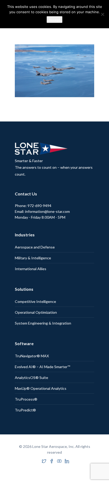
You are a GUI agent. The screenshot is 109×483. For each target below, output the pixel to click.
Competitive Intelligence (35, 301)
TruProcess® (26, 399)
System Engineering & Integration (43, 323)
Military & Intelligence (33, 258)
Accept (54, 19)
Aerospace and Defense (35, 247)
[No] (102, 14)
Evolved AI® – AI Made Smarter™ (42, 366)
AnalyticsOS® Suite (31, 377)
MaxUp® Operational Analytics (40, 388)
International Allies (30, 268)
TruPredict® (25, 410)
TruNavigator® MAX (32, 356)
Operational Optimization (36, 312)
